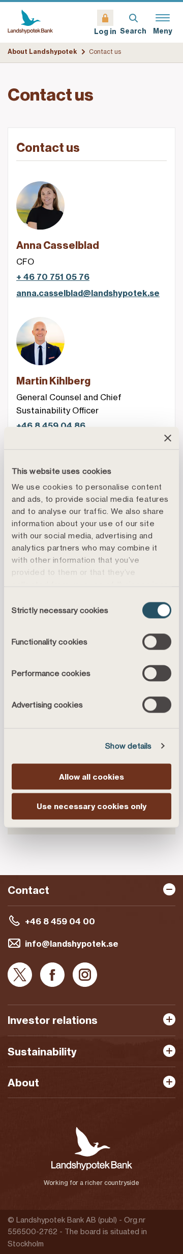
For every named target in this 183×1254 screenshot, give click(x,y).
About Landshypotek (42, 51)
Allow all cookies (91, 776)
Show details (128, 746)
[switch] (156, 641)
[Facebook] (52, 975)
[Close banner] (167, 437)
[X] (20, 975)
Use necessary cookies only (91, 806)
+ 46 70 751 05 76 (52, 277)
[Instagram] (85, 975)
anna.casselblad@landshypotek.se (88, 293)
